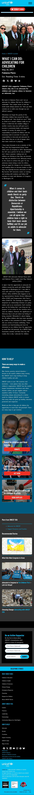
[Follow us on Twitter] (7, 748)
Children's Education (7, 677)
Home (4, 54)
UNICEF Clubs (5, 740)
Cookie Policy (27, 790)
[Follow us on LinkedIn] (10, 748)
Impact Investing (6, 737)
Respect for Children (7, 696)
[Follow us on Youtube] (14, 748)
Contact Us (4, 769)
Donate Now (19, 9)
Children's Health (6, 681)
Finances (4, 711)
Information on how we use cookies (11, 756)
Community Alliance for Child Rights (11, 720)
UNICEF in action (13, 54)
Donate (4, 731)
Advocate (4, 728)
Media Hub (5, 750)
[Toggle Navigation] (30, 3)
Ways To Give (5, 744)
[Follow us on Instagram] (17, 748)
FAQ (30, 792)
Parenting (4, 693)
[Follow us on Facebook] (4, 748)
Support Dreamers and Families (17, 529)
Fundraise (4, 734)
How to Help (6, 724)
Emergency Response (7, 690)
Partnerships (5, 717)
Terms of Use (23, 792)
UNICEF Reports (6, 752)
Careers (4, 707)
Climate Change (6, 687)
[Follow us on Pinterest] (20, 748)
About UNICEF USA (7, 704)
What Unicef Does (7, 674)
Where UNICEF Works (7, 699)
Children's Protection (7, 684)
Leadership (5, 714)
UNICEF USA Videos (7, 758)
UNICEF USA (7, 3)
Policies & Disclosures (10, 792)
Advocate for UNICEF (14, 526)
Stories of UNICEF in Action (9, 754)
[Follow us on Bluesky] (23, 748)
